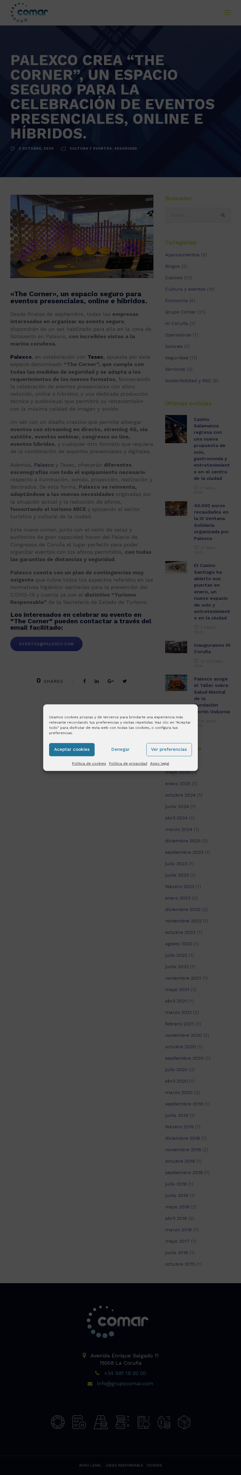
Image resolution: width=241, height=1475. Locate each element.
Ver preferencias (169, 749)
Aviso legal (159, 763)
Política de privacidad (128, 763)
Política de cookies (89, 763)
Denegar (120, 749)
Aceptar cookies (72, 749)
